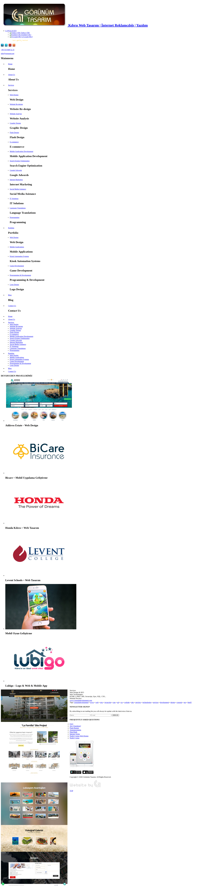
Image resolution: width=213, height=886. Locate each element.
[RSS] (14, 46)
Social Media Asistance (18, 189)
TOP (71, 791)
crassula (179, 702)
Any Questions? (75, 726)
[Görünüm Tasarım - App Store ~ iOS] (88, 773)
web (97, 702)
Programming (14, 217)
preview (138, 702)
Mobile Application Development (21, 151)
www (92, 702)
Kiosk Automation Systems (19, 256)
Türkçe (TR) (25, 33)
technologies (147, 702)
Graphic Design (15, 123)
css (122, 702)
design (173, 702)
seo (185, 702)
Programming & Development (20, 275)
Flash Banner (74, 728)
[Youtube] (11, 46)
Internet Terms (75, 734)
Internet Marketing (16, 180)
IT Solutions (14, 199)
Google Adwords (16, 170)
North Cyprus (74, 738)
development (164, 702)
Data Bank (73, 732)
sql (118, 702)
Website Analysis (16, 114)
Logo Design (14, 285)
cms (114, 702)
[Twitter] (7, 46)
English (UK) (26, 35)
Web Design (14, 95)
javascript (108, 702)
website (127, 702)
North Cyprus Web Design (79, 736)
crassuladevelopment (81, 702)
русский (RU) (27, 37)
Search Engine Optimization (20, 161)
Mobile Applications (17, 247)
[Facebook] (3, 46)
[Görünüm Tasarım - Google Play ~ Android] (76, 773)
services (155, 702)
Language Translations (18, 208)
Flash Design (14, 132)
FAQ (71, 724)
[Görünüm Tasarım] (85, 787)
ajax (101, 702)
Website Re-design (16, 104)
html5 (190, 702)
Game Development (17, 266)
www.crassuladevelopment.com (81, 700)
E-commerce (14, 142)
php (132, 702)
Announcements (75, 730)
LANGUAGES (11, 31)
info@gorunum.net (7, 53)
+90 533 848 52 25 (7, 50)
